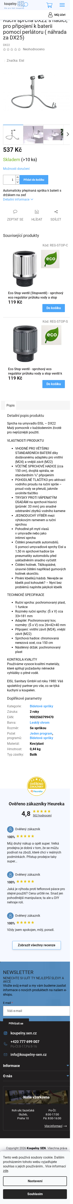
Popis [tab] (10, 405)
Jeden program (41, 733)
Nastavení (35, 1181)
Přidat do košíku (34, 179)
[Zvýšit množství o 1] (17, 177)
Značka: (15, 60)
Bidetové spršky (41, 706)
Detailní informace (16, 199)
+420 (25, 1041)
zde (5, 1171)
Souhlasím (35, 1194)
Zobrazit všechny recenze (36, 945)
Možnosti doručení (16, 169)
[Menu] (62, 5)
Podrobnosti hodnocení (23, 55)
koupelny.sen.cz (24, 1033)
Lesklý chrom (39, 723)
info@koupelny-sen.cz (29, 1054)
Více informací (53, 1126)
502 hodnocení (42, 815)
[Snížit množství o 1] (17, 182)
